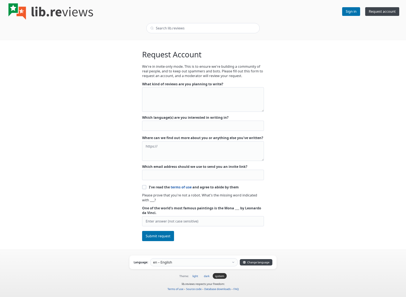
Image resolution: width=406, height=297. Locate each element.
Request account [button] (382, 11)
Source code (194, 289)
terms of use (181, 187)
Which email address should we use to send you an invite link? (194, 166)
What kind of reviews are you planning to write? (182, 84)
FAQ (236, 289)
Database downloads (217, 289)
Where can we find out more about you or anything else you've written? (202, 137)
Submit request (158, 236)
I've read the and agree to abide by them (193, 187)
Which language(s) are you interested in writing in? (185, 117)
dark (207, 276)
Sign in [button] (351, 11)
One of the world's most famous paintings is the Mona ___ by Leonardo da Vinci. (201, 210)
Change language (258, 262)
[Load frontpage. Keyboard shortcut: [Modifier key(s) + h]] (51, 11)
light (195, 276)
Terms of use (175, 289)
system (219, 276)
